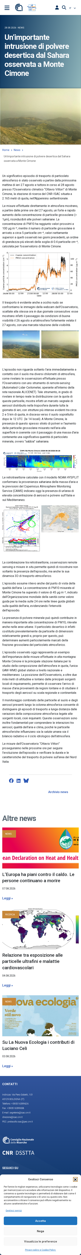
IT (70, 8)
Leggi (6, 898)
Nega (40, 1231)
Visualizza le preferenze (40, 1241)
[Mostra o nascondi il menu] (7, 7)
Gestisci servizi (14, 1210)
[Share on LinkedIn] (19, 780)
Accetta (40, 1221)
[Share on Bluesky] (26, 780)
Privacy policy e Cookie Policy (40, 1250)
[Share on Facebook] (11, 780)
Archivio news (58, 792)
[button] (75, 1179)
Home (5, 149)
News (17, 149)
